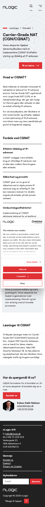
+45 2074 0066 (25, 409)
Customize (21, 276)
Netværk (26, 28)
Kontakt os (8, 460)
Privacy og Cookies (12, 466)
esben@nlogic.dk (25, 405)
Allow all (22, 269)
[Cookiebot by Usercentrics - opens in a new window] (32, 222)
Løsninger (14, 28)
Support (7, 463)
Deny (22, 283)
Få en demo (28, 65)
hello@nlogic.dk (13, 433)
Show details (32, 262)
